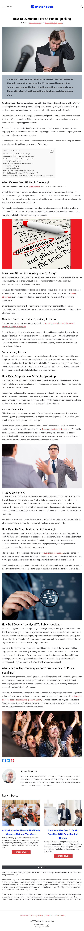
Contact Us (60, 915)
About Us (49, 915)
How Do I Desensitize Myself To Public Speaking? (20, 173)
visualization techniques (53, 553)
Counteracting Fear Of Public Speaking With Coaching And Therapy (63, 834)
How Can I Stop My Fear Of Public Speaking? (18, 164)
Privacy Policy (37, 915)
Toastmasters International (53, 429)
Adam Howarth (35, 23)
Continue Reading (21, 852)
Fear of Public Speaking (54, 23)
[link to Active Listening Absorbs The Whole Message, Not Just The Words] (21, 813)
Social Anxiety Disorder (13, 161)
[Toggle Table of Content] (50, 151)
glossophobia (34, 186)
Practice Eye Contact (12, 168)
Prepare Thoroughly (12, 166)
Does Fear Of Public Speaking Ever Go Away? (19, 156)
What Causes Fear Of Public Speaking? (16, 154)
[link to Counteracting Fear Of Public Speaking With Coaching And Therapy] (63, 813)
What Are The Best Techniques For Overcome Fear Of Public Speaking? (28, 175)
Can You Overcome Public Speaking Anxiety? (18, 159)
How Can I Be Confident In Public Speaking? (18, 170)
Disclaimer (23, 915)
